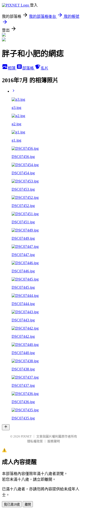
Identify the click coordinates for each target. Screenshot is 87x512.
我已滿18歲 (12, 504)
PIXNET (26, 436)
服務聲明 (53, 441)
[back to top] (6, 427)
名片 (44, 68)
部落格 (28, 68)
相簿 (12, 68)
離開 (28, 504)
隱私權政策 (35, 441)
